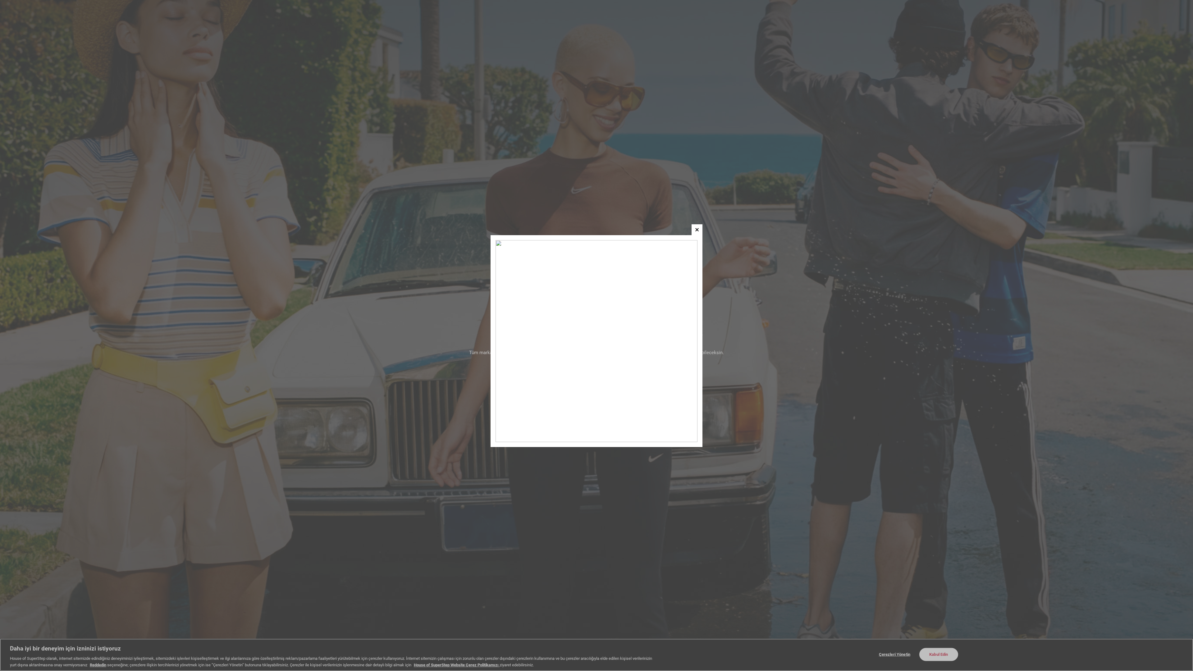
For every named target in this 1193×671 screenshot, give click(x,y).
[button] (697, 229)
